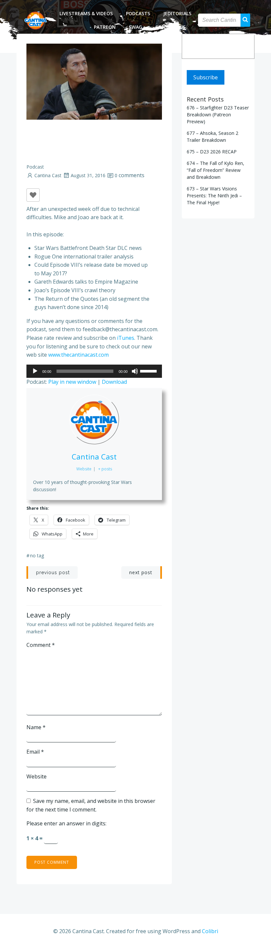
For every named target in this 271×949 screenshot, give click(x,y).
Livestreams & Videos (86, 13)
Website (36, 776)
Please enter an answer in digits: (66, 823)
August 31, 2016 (88, 175)
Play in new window (72, 381)
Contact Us (170, 27)
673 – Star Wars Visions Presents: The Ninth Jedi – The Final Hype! (214, 195)
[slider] (149, 370)
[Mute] (135, 371)
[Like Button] (33, 195)
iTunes (125, 337)
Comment (40, 645)
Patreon (105, 27)
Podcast (35, 167)
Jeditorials (177, 13)
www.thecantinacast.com (78, 354)
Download (114, 381)
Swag (135, 27)
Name (36, 727)
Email (35, 751)
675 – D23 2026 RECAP (212, 151)
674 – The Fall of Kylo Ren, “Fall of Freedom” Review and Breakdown (215, 170)
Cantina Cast (47, 175)
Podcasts (138, 13)
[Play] (35, 371)
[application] (94, 371)
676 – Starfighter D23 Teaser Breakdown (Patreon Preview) (218, 114)
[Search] (245, 46)
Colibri (210, 931)
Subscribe (205, 77)
